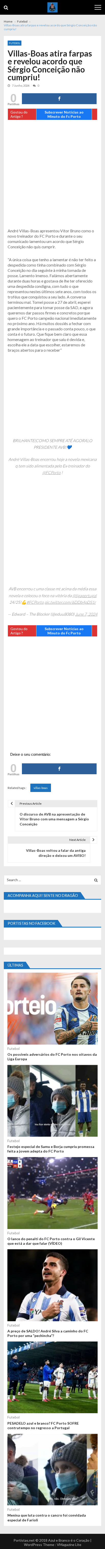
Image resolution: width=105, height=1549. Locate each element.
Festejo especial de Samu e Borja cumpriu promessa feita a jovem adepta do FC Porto (50, 1148)
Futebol (14, 43)
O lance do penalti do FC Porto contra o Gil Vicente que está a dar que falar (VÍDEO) (51, 1241)
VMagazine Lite (69, 1544)
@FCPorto (51, 472)
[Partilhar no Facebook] (59, 98)
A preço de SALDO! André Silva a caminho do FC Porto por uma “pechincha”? (47, 1333)
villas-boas (41, 787)
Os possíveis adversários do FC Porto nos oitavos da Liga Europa (52, 1056)
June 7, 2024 (86, 614)
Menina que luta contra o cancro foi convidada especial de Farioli (46, 1517)
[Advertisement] (52, 176)
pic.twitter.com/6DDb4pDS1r (70, 602)
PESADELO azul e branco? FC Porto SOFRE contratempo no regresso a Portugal (43, 1425)
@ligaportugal (84, 595)
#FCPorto (35, 602)
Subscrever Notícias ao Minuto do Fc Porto (64, 114)
